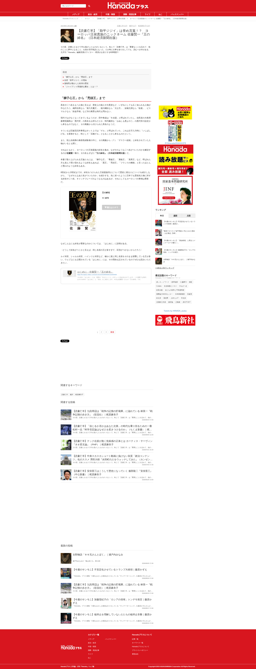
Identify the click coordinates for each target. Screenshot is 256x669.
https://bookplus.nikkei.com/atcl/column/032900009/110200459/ (97, 274)
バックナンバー (177, 14)
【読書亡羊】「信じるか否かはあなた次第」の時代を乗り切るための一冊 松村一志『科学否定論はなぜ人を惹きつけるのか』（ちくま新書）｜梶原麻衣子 (112, 429)
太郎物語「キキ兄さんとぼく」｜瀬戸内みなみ (98, 554)
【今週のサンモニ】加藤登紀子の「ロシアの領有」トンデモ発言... (179, 251)
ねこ (160, 14)
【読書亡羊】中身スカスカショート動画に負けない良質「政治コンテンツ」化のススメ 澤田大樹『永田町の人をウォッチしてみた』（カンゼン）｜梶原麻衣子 (113, 459)
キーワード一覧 (137, 643)
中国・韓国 (110, 14)
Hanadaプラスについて (140, 646)
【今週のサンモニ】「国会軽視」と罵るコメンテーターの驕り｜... (179, 242)
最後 (112, 332)
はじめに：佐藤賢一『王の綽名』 (95, 272)
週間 (175, 216)
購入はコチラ (112, 207)
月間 (189, 216)
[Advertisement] (106, 308)
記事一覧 (135, 639)
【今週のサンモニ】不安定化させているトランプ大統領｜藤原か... (179, 223)
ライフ (147, 14)
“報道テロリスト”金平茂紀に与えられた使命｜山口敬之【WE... (179, 232)
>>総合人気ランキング (164, 268)
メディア (76, 14)
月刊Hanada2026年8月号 (175, 143)
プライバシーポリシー (140, 650)
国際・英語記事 (129, 14)
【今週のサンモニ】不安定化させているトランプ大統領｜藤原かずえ (110, 569)
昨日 (162, 216)
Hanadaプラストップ (70, 19)
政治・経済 (92, 14)
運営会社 (135, 654)
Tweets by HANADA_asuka (175, 311)
